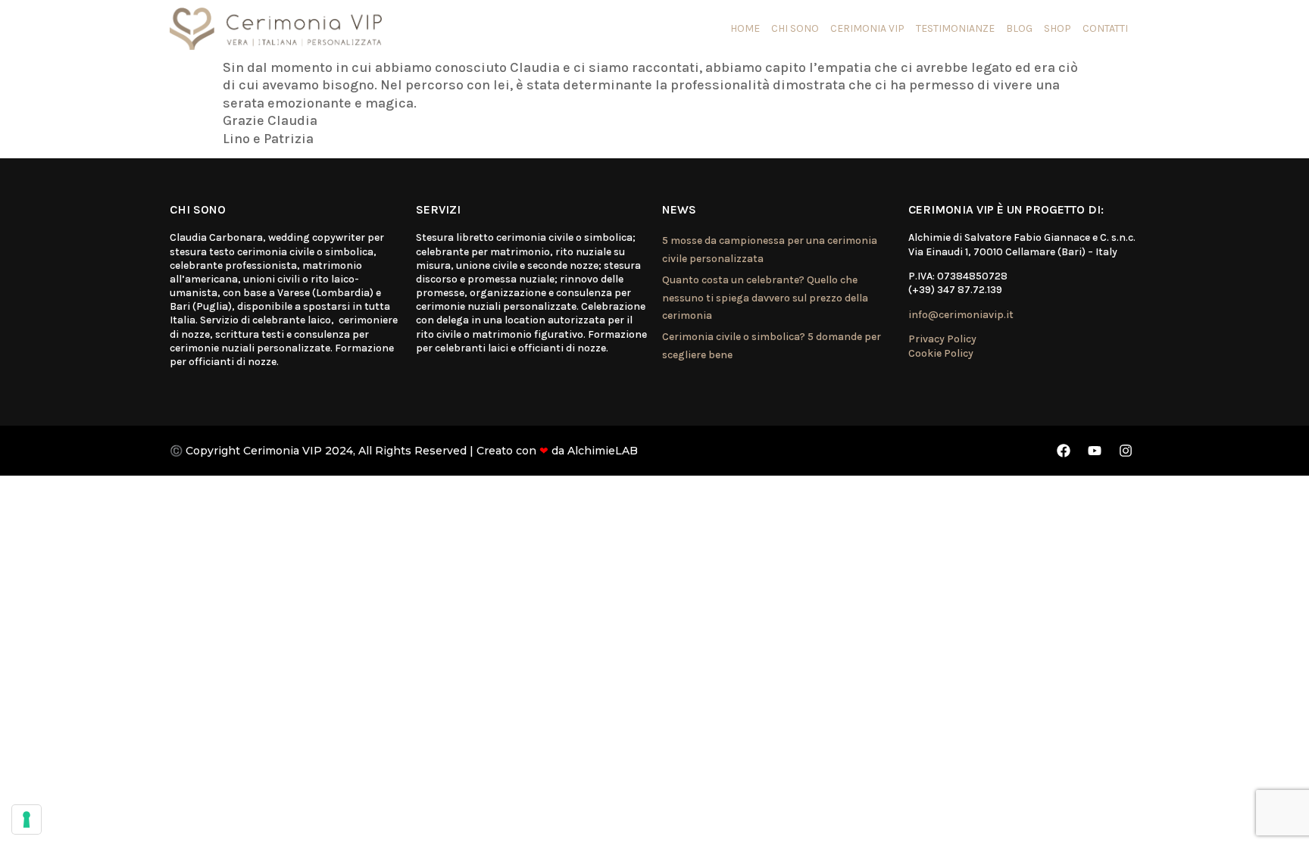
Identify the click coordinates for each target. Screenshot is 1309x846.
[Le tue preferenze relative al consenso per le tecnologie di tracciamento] (26, 819)
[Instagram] (1125, 450)
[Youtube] (1094, 450)
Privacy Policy (942, 338)
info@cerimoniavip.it (961, 314)
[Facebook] (1063, 450)
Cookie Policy (940, 353)
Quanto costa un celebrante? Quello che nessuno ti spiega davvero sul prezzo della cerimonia (765, 297)
